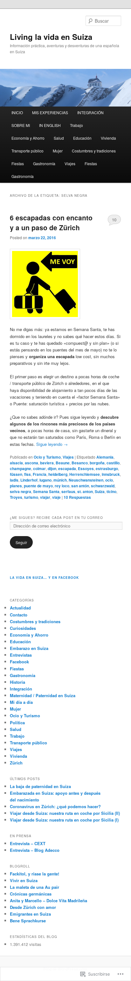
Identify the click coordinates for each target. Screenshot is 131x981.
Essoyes (86, 468)
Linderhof (29, 480)
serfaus (68, 491)
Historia (17, 682)
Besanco (80, 463)
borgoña (97, 463)
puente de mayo (38, 486)
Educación (82, 138)
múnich (60, 480)
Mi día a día (21, 702)
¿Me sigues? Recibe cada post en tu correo (56, 517)
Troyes (16, 497)
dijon (52, 468)
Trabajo (76, 125)
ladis (14, 480)
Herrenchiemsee (84, 474)
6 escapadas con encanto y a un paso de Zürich (51, 222)
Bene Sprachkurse (28, 921)
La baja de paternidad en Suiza (40, 786)
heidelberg (57, 474)
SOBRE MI (20, 125)
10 (114, 220)
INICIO (17, 112)
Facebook (19, 662)
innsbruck (111, 474)
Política (17, 722)
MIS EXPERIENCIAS (50, 112)
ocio (109, 480)
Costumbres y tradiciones (94, 150)
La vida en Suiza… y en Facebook (44, 577)
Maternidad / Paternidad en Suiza (42, 695)
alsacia (16, 463)
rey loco (62, 486)
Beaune (63, 463)
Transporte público (27, 150)
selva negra (20, 491)
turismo (31, 497)
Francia (39, 474)
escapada (67, 468)
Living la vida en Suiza (51, 36)
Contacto (18, 615)
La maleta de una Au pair (34, 887)
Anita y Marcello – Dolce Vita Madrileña (48, 900)
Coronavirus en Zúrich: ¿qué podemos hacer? (55, 806)
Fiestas (17, 163)
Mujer (58, 150)
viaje (56, 497)
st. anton (85, 491)
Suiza (100, 491)
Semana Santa (46, 491)
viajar (45, 497)
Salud (59, 138)
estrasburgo (107, 468)
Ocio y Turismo (47, 457)
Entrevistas (21, 655)
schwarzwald (102, 486)
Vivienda (108, 138)
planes (16, 486)
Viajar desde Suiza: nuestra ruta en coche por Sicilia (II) (65, 813)
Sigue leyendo (52, 444)
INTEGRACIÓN (90, 112)
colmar (39, 468)
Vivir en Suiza (24, 880)
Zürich (16, 763)
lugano (45, 480)
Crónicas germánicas (31, 894)
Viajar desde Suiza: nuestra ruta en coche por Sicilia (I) (64, 820)
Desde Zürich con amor (33, 907)
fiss (27, 474)
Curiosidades (23, 628)
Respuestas (77, 497)
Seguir (21, 542)
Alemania (105, 457)
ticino (111, 491)
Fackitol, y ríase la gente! (34, 874)
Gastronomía (44, 163)
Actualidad (20, 608)
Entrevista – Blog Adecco (34, 850)
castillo (113, 463)
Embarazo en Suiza (29, 648)
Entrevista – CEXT (27, 843)
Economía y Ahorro (28, 138)
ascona (31, 463)
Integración (21, 689)
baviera (47, 463)
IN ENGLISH (50, 125)
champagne (20, 468)
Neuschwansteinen (86, 480)
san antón (80, 486)
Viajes (70, 163)
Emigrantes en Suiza (30, 914)
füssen (16, 474)
